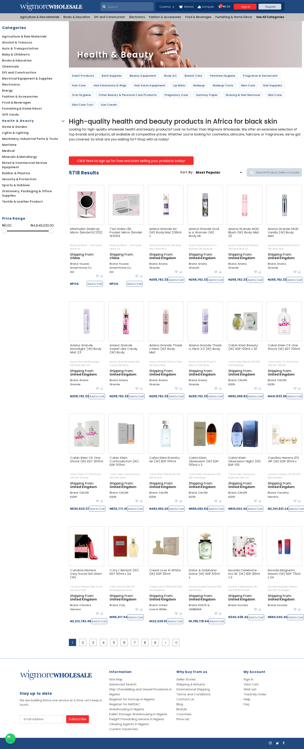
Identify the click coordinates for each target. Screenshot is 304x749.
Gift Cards (10, 114)
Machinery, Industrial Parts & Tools (30, 139)
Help (247, 699)
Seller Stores (186, 679)
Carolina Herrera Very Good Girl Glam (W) (86, 573)
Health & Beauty (18, 121)
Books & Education (76, 17)
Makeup (199, 85)
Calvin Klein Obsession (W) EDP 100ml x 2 (204, 461)
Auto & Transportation (20, 48)
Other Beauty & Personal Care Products (128, 95)
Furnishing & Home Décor (233, 17)
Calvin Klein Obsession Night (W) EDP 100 (244, 461)
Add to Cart (94, 284)
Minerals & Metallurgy (19, 157)
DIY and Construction (109, 17)
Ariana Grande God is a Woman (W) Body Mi (204, 232)
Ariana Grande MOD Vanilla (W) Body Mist (283, 232)
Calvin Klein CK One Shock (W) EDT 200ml (86, 459)
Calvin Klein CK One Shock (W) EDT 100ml (284, 347)
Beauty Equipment (143, 76)
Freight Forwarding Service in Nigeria (136, 719)
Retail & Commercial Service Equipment (24, 165)
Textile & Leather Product (22, 201)
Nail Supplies (272, 85)
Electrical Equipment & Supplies (27, 78)
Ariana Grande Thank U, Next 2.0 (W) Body (205, 347)
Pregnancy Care (176, 95)
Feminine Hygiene (222, 76)
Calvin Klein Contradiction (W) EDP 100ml (124, 461)
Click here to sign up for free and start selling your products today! (131, 160)
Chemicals (10, 66)
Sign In (248, 679)
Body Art (170, 76)
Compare (208, 6)
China (75, 258)
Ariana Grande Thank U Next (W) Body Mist (165, 348)
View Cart (251, 684)
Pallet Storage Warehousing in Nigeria (138, 714)
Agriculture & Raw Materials (39, 17)
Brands (181, 709)
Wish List (250, 689)
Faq (246, 704)
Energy (7, 90)
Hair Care (79, 85)
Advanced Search (122, 684)
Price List (183, 719)
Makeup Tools (223, 85)
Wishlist (188, 6)
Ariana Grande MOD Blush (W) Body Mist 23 (243, 232)
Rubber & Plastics (16, 173)
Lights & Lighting (15, 133)
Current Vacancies (123, 729)
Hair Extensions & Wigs (110, 85)
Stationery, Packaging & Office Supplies (27, 193)
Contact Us (185, 699)
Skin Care (275, 95)
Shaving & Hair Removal (243, 95)
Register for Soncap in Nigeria (131, 699)
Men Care (248, 85)
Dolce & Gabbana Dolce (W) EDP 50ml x (204, 573)
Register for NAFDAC (124, 704)
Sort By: (186, 172)
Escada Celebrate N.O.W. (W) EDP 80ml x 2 (244, 573)
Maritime (9, 145)
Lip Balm (179, 85)
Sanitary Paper (207, 95)
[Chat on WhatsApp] (10, 738)
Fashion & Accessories (165, 17)
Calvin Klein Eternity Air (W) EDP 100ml (164, 459)
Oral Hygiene (81, 95)
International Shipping (193, 689)
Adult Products (83, 76)
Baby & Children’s (16, 54)
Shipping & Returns (190, 684)
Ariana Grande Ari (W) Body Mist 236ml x (165, 232)
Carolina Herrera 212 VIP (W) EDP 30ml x (283, 459)
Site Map (116, 679)
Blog (179, 704)
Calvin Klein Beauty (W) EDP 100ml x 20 (243, 347)
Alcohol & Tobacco (17, 42)
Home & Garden (14, 127)
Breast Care (193, 76)
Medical (8, 151)
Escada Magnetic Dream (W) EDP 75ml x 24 (284, 573)
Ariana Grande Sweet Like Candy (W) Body (123, 348)
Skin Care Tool (82, 105)
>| (176, 642)
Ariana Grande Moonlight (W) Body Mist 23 (85, 348)
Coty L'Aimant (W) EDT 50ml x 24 (124, 572)
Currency (165, 6)
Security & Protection (19, 179)
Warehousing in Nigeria (126, 709)
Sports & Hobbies (16, 185)
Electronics (137, 17)
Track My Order (255, 694)
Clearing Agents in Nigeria (129, 724)
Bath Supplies (112, 76)
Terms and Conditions (193, 694)
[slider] (4, 230)
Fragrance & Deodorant (260, 76)
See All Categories (270, 17)
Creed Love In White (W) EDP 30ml (165, 572)
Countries (183, 714)
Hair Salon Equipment (149, 85)
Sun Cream (109, 105)
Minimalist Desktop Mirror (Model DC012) (86, 230)
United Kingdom (162, 258)
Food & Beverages (198, 17)
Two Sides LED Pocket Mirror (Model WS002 (126, 232)
